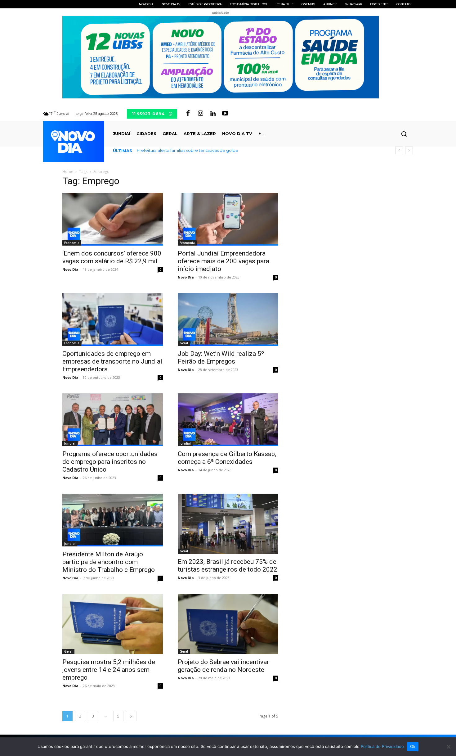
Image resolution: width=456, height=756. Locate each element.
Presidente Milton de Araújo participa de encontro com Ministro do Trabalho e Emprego (108, 561)
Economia (71, 243)
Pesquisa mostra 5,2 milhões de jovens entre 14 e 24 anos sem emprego (108, 669)
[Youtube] (225, 113)
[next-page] (131, 716)
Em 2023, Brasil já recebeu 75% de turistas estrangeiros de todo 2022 (227, 565)
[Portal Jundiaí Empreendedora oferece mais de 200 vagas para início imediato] (228, 219)
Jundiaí (69, 443)
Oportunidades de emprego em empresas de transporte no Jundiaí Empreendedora (112, 361)
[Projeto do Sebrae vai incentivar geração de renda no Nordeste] (228, 624)
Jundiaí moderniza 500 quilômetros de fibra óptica (187, 150)
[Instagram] (200, 113)
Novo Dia (70, 269)
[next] (409, 150)
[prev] (399, 150)
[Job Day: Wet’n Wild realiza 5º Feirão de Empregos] (228, 319)
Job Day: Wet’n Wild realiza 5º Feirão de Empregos (221, 357)
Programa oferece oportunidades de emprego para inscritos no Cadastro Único (110, 461)
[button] (404, 134)
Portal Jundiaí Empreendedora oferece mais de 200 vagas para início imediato (223, 261)
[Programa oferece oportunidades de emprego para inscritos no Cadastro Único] (112, 419)
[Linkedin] (212, 113)
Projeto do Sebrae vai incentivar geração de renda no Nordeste (223, 665)
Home (67, 171)
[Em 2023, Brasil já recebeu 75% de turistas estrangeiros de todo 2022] (228, 524)
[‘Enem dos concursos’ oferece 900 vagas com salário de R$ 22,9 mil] (112, 219)
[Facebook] (188, 113)
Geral (184, 343)
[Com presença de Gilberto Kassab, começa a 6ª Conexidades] (228, 419)
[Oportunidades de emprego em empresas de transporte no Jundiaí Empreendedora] (112, 319)
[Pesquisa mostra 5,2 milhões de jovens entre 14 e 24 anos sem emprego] (112, 624)
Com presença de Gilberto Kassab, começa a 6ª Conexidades (227, 457)
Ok (413, 746)
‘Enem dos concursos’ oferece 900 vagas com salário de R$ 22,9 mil (111, 257)
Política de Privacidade (382, 746)
